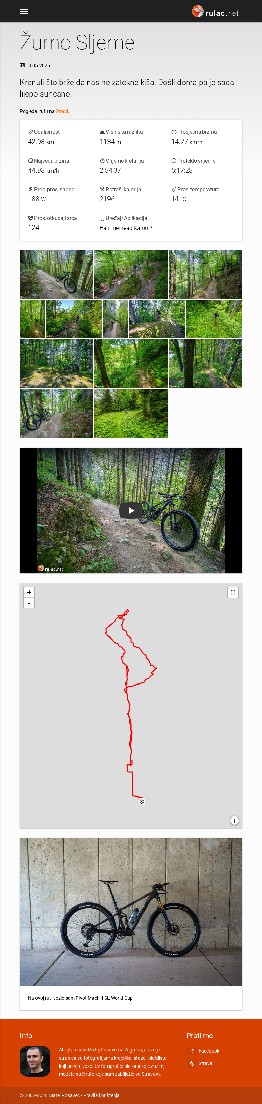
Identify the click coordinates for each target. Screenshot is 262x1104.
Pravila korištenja (101, 1095)
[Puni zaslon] (233, 592)
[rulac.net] (216, 14)
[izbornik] (24, 9)
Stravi (62, 111)
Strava (206, 1063)
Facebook (209, 1051)
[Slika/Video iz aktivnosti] (56, 274)
